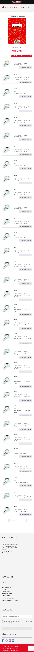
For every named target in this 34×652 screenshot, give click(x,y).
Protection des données (10, 600)
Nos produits (6, 587)
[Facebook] (3, 641)
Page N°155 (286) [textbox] (20, 47)
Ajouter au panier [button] (25, 67)
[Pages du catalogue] (17, 31)
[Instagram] (9, 641)
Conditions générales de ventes (10, 650)
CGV (3, 602)
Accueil (4, 583)
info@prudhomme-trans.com (12, 553)
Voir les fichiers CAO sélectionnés (21, 56)
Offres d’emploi (7, 596)
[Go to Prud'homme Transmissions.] (3, 7)
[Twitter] (6, 641)
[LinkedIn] (13, 641)
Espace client (6, 591)
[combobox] (17, 47)
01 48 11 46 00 (8, 551)
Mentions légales (8, 598)
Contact (5, 589)
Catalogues (6, 585)
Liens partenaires (8, 593)
